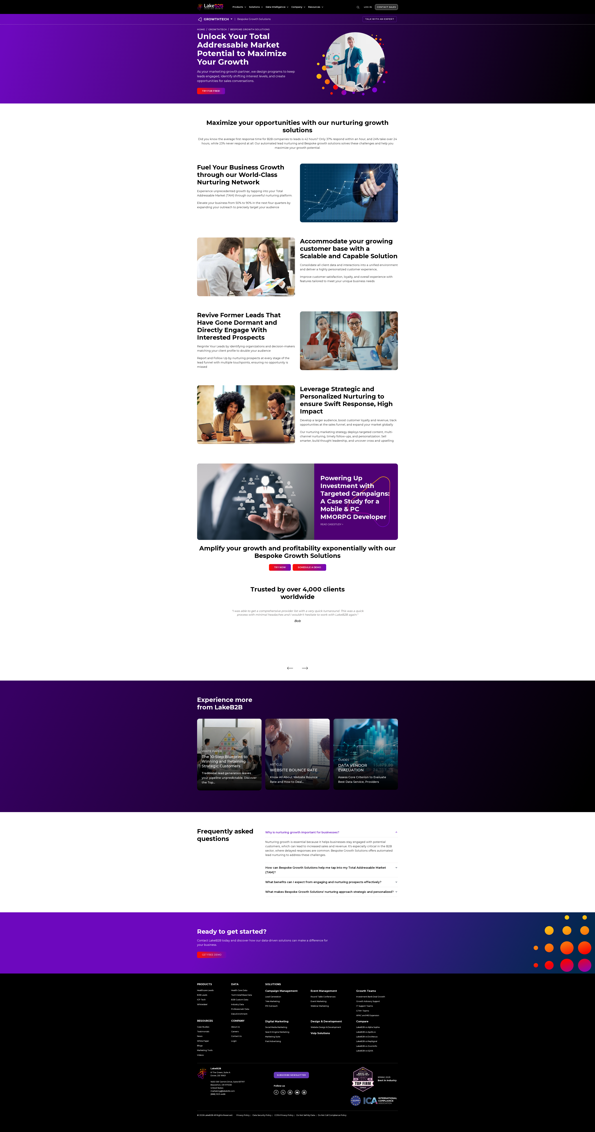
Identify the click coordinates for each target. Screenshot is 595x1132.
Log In (368, 7)
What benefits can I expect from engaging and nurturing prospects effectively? (323, 882)
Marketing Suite (272, 1036)
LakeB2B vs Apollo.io (366, 1032)
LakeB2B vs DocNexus (366, 1036)
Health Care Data (239, 990)
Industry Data (237, 1004)
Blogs (200, 1045)
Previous (290, 668)
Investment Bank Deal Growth (370, 997)
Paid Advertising (273, 1041)
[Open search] (358, 7)
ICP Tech (201, 999)
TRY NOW (280, 567)
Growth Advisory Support (368, 1001)
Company (297, 7)
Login (234, 1041)
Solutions (254, 7)
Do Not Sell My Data (305, 1115)
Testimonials (203, 1031)
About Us (235, 1027)
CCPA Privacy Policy (283, 1115)
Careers (235, 1031)
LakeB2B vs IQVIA (364, 1051)
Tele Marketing (272, 1001)
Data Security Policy (262, 1115)
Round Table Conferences (323, 997)
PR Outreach (271, 1006)
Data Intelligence (276, 7)
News (199, 1036)
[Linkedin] (290, 1092)
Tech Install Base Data (241, 995)
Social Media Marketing (276, 1027)
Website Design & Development (326, 1027)
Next (305, 668)
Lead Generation (273, 997)
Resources (314, 7)
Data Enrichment (239, 1014)
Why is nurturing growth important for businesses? (302, 832)
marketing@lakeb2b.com (223, 1091)
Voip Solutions (320, 1033)
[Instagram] (304, 1092)
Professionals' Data (240, 1009)
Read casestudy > (331, 524)
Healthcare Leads (205, 990)
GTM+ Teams (362, 1011)
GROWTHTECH (216, 19)
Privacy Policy (243, 1115)
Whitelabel (202, 1004)
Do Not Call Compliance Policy (332, 1115)
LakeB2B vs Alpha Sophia (368, 1027)
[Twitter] (283, 1092)
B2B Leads (202, 995)
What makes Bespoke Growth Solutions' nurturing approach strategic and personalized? (329, 892)
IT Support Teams (364, 1006)
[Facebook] (276, 1092)
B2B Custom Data (239, 999)
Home (201, 29)
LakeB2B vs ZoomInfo (366, 1046)
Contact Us (236, 1036)
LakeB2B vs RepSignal (366, 1041)
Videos (200, 1055)
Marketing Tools (204, 1050)
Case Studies (203, 1027)
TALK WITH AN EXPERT (379, 19)
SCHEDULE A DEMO (309, 567)
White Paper (203, 1041)
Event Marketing (318, 1001)
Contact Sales (386, 7)
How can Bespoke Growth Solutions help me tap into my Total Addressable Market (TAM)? (325, 870)
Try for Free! (211, 91)
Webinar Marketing (320, 1006)
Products (238, 7)
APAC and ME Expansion (367, 1015)
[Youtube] (297, 1092)
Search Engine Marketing (277, 1032)
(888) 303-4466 (218, 1094)
